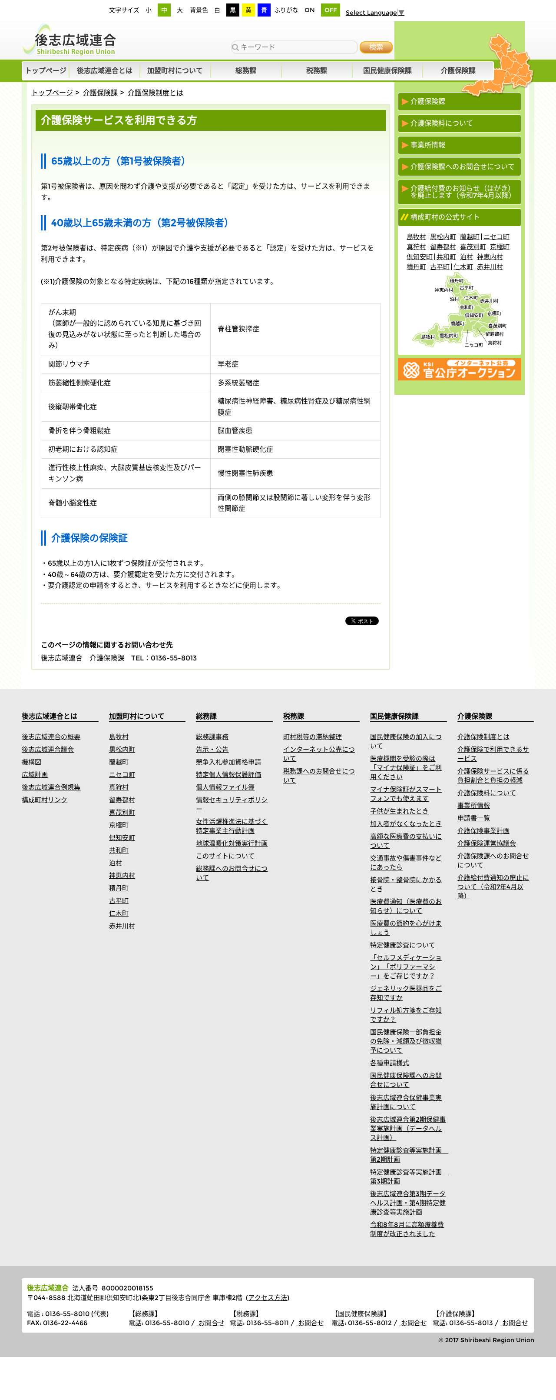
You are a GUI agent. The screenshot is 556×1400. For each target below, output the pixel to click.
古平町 (440, 267)
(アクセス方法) (267, 1297)
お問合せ (211, 1323)
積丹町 (416, 267)
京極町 (500, 247)
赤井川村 (490, 267)
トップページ (52, 93)
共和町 (446, 257)
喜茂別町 (473, 247)
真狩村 (416, 247)
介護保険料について (441, 123)
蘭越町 (470, 237)
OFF (330, 10)
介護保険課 (100, 93)
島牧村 (416, 237)
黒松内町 (443, 237)
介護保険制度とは (155, 93)
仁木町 (463, 267)
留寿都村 (443, 247)
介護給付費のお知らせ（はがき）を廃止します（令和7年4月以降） (463, 192)
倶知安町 (420, 257)
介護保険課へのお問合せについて (462, 166)
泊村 (466, 257)
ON (309, 10)
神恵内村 (490, 257)
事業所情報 (427, 145)
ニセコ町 (496, 237)
